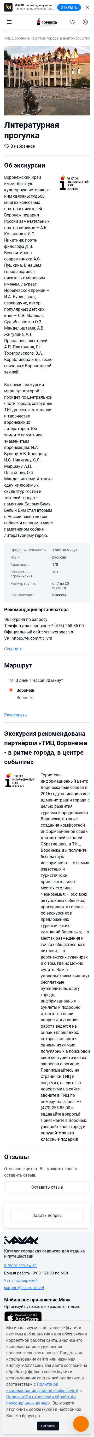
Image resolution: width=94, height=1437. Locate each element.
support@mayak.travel (24, 1287)
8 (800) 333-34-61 (20, 1265)
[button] (9, 22)
